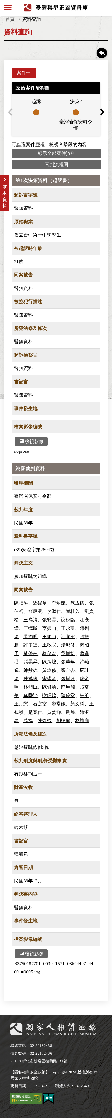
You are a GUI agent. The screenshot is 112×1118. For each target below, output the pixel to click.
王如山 (49, 636)
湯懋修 (68, 644)
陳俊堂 (68, 695)
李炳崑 (59, 602)
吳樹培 (68, 653)
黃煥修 (49, 670)
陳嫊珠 (30, 678)
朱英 (84, 695)
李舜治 (30, 695)
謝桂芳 (73, 611)
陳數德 (30, 670)
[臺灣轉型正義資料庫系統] (56, 7)
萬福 (28, 720)
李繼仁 (54, 611)
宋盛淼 (49, 678)
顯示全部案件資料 (56, 153)
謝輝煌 (49, 695)
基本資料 (4, 196)
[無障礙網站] (26, 1099)
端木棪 (21, 827)
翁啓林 (30, 653)
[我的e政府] (48, 1099)
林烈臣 (30, 687)
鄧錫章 (40, 602)
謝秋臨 (68, 619)
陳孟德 (77, 602)
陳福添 (21, 602)
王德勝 (30, 628)
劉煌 (70, 712)
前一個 (10, 112)
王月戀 (21, 703)
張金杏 (68, 670)
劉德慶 (63, 720)
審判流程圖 (56, 164)
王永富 (68, 628)
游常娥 (59, 703)
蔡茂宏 (49, 653)
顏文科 (77, 703)
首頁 (10, 19)
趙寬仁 (35, 712)
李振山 (49, 628)
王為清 (30, 619)
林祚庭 (82, 720)
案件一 (24, 73)
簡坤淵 (68, 687)
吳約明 (30, 636)
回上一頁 (102, 53)
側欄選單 (8, 8)
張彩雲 (49, 619)
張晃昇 (30, 661)
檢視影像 (34, 441)
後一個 (102, 112)
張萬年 (68, 661)
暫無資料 (23, 288)
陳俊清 (49, 687)
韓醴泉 (21, 854)
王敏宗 (49, 644)
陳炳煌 (49, 661)
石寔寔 (40, 703)
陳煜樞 (45, 720)
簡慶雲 (35, 611)
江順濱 (68, 636)
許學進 (30, 644)
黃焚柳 (54, 712)
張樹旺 (68, 678)
